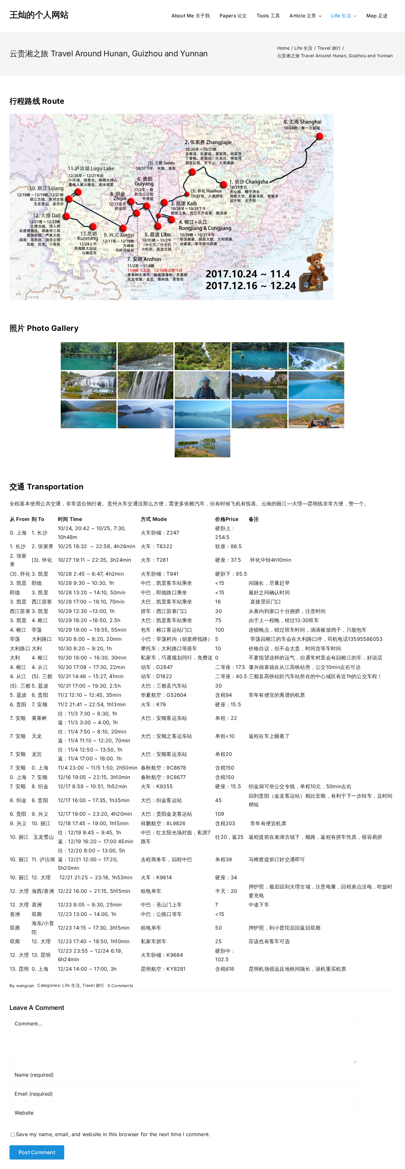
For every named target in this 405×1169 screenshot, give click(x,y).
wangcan (25, 985)
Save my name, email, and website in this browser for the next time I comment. (113, 1134)
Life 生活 (71, 985)
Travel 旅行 (93, 985)
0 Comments (120, 985)
